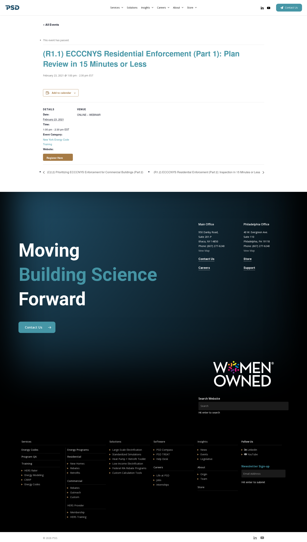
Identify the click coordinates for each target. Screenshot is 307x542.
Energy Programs (78, 449)
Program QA (29, 456)
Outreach (75, 492)
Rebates (75, 468)
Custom (74, 497)
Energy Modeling (34, 475)
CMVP (27, 479)
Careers (158, 467)
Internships (162, 484)
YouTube (252, 454)
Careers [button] (204, 267)
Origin (203, 474)
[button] (36, 327)
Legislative (206, 459)
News (203, 449)
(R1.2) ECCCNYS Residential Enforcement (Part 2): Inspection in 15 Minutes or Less (207, 172)
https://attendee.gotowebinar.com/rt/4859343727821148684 (58, 157)
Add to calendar (61, 92)
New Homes (77, 463)
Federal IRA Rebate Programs (129, 468)
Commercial (74, 481)
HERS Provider (75, 505)
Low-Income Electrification (127, 463)
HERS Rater (30, 470)
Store (201, 487)
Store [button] (248, 259)
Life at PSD (162, 475)
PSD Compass (164, 449)
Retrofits (75, 472)
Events (204, 454)
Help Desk (162, 459)
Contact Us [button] (206, 259)
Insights (203, 441)
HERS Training (78, 517)
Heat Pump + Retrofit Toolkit (129, 459)
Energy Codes (29, 449)
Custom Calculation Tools (127, 472)
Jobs (158, 480)
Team (203, 478)
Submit (249, 492)
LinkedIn (252, 449)
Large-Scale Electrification (127, 449)
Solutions (115, 441)
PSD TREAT (163, 454)
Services (26, 441)
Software (159, 441)
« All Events (51, 25)
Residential (74, 456)
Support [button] (249, 267)
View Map (204, 250)
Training (26, 463)
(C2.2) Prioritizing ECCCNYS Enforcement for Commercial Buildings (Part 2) (94, 172)
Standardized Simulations (126, 454)
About (201, 467)
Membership (77, 512)
